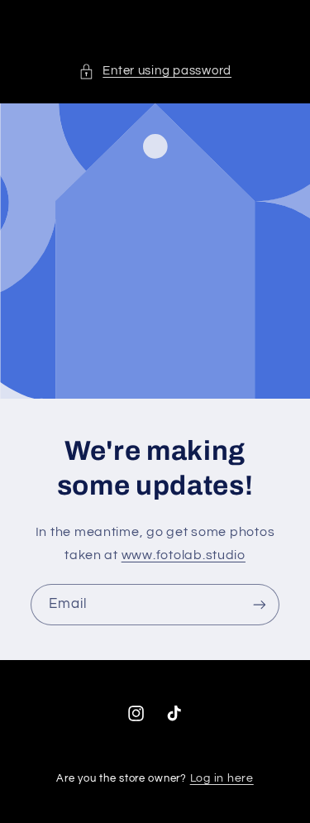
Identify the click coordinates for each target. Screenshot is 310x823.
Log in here (222, 778)
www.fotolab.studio (184, 555)
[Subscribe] (260, 605)
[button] (155, 71)
